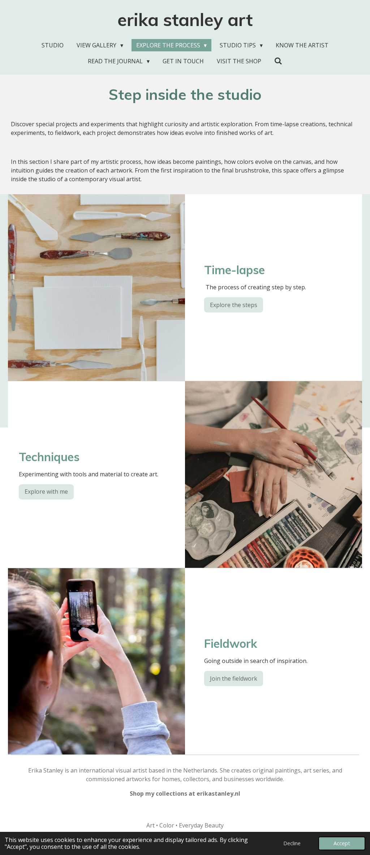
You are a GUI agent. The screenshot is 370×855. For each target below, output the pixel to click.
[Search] (278, 61)
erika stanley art (185, 19)
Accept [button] (342, 843)
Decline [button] (292, 843)
